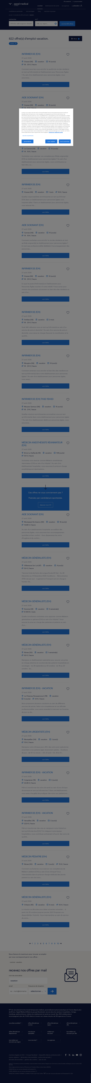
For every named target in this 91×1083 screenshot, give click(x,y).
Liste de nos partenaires (27, 135)
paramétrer (27, 141)
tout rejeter (51, 141)
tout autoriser (64, 141)
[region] (46, 127)
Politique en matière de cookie (56, 132)
